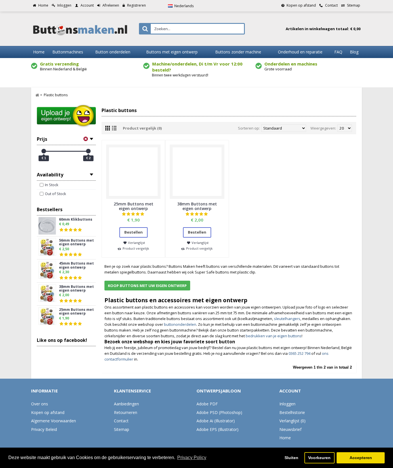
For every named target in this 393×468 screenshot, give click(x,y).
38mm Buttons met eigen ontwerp (76, 289)
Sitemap (121, 429)
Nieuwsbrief (290, 429)
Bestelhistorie (292, 412)
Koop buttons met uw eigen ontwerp (147, 285)
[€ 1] (43, 151)
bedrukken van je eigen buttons (274, 335)
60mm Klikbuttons (75, 219)
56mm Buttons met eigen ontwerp (76, 242)
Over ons (39, 404)
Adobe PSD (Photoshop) (219, 412)
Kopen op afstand (47, 412)
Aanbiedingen (126, 404)
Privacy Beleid (44, 429)
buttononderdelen (180, 324)
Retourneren (125, 412)
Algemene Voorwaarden (53, 420)
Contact (121, 420)
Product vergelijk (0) (142, 128)
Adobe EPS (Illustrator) (218, 429)
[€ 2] (88, 151)
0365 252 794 (299, 353)
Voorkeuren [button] (319, 457)
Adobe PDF (207, 404)
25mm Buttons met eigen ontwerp (76, 312)
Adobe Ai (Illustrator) (216, 420)
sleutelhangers (287, 318)
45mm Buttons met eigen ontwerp (76, 265)
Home (285, 437)
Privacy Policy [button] (191, 457)
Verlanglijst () (292, 420)
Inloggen (287, 404)
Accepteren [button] (361, 457)
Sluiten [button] (291, 457)
